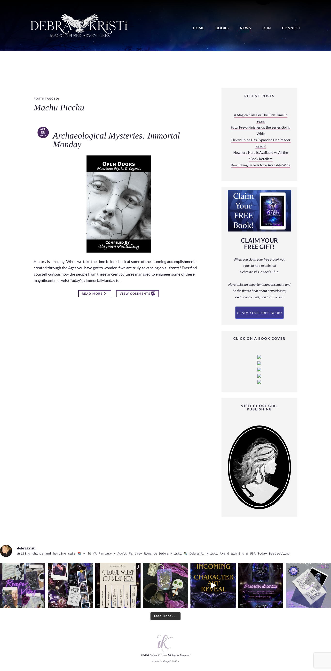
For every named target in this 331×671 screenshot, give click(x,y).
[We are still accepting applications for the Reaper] (308, 585)
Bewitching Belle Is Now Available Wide (261, 165)
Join (266, 28)
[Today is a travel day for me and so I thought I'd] (165, 585)
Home (199, 28)
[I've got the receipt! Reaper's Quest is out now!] (70, 585)
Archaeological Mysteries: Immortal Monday (116, 140)
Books (222, 28)
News (245, 28)
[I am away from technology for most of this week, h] (118, 585)
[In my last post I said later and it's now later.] (213, 585)
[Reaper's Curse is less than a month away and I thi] (261, 585)
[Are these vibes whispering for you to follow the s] (22, 585)
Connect (291, 28)
